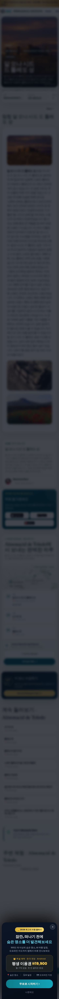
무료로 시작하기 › (29, 984)
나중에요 (29, 992)
